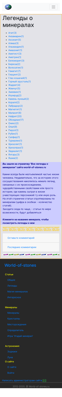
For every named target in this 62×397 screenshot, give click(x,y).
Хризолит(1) (15, 144)
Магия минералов (17, 291)
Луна (10, 357)
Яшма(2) (13, 158)
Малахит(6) (14, 112)
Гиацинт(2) (14, 74)
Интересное (14, 297)
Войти (10, 372)
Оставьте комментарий (20, 237)
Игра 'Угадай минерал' (20, 336)
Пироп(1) (13, 130)
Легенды (12, 285)
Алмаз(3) (13, 43)
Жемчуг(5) (14, 88)
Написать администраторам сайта (22, 380)
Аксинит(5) (14, 39)
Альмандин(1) (16, 46)
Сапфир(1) (14, 137)
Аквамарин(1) (16, 36)
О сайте (11, 367)
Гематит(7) (14, 71)
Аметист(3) (14, 53)
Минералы (13, 312)
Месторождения (16, 324)
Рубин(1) (13, 133)
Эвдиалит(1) (15, 151)
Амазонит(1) (15, 50)
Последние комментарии (21, 247)
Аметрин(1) (14, 57)
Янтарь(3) (14, 154)
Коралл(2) (14, 102)
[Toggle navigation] (53, 7)
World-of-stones (28, 265)
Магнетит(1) (15, 109)
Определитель (15, 330)
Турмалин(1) (15, 140)
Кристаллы (13, 318)
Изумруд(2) (14, 95)
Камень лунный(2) (18, 98)
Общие (11, 279)
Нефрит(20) (15, 116)
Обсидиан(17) (16, 119)
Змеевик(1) (14, 91)
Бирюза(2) (14, 64)
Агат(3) (12, 32)
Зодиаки (12, 351)
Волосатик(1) (15, 67)
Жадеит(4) (14, 84)
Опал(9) (12, 126)
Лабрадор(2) (15, 105)
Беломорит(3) (16, 60)
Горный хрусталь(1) (19, 81)
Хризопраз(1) (15, 147)
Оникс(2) (13, 123)
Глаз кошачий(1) (17, 78)
